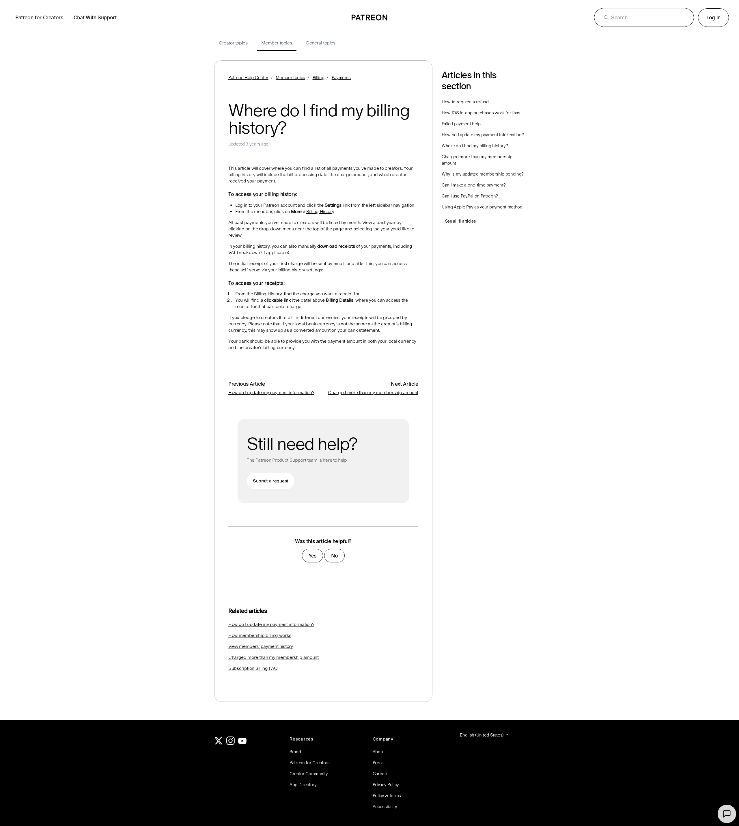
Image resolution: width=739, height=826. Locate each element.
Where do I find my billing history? (475, 145)
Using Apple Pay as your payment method (482, 206)
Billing (318, 77)
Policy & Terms (387, 795)
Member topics (290, 77)
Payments (341, 77)
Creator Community (309, 773)
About (378, 751)
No (334, 556)
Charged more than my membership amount (373, 392)
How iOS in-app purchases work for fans (481, 112)
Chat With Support (95, 17)
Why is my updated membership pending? (483, 173)
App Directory (303, 784)
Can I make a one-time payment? (473, 184)
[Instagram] (230, 743)
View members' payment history (260, 646)
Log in (713, 17)
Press (378, 762)
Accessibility (385, 806)
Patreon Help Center (248, 77)
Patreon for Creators (39, 17)
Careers (381, 773)
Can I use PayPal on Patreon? (470, 195)
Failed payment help (461, 123)
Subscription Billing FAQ (252, 668)
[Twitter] (218, 743)
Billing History (320, 211)
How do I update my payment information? (271, 392)
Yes (312, 556)
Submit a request (270, 481)
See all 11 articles (460, 221)
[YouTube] (242, 743)
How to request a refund (465, 101)
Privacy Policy (386, 784)
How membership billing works (259, 635)
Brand (295, 751)
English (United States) (482, 734)
